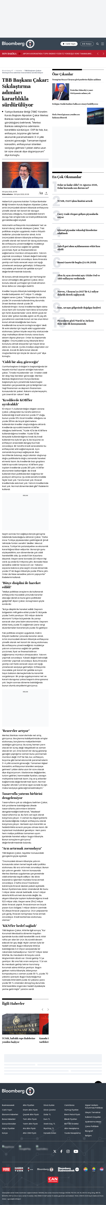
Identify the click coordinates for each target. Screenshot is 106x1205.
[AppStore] (8, 1151)
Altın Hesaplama (71, 1128)
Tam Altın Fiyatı (30, 1119)
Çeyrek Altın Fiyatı (31, 1114)
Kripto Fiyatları (8, 1128)
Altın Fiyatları (28, 1105)
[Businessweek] (68, 1169)
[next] (103, 53)
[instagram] (68, 1152)
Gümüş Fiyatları (71, 1110)
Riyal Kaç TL (49, 1128)
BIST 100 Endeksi (71, 1123)
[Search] (97, 44)
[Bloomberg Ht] (45, 1169)
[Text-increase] (41, 193)
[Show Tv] (86, 1169)
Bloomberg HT (7, 71)
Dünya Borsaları (9, 1123)
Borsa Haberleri (8, 1119)
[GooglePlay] (25, 1151)
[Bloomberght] (18, 44)
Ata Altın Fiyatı (29, 1128)
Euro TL (47, 1119)
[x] (54, 1152)
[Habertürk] (6, 1169)
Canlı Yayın (7, 1110)
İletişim (88, 1135)
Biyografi (89, 1131)
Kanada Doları (50, 1133)
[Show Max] (102, 1169)
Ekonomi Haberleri (10, 1114)
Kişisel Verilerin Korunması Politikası (94, 1106)
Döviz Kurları (49, 1105)
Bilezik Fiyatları (70, 1119)
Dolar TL (47, 1114)
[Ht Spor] (30, 1169)
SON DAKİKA (9, 53)
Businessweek (8, 1105)
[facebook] (61, 1152)
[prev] (98, 53)
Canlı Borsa (69, 1105)
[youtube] (76, 1152)
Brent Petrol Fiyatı (72, 1114)
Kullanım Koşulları (93, 1117)
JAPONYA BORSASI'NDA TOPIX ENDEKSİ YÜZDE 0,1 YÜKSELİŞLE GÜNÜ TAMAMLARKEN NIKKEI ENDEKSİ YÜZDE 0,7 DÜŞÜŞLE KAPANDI (58, 53)
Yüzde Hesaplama (72, 1133)
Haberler (19, 71)
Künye (5, 1133)
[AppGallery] (42, 1151)
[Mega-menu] (102, 44)
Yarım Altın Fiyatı (30, 1123)
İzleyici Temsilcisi (92, 1112)
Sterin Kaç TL (49, 1123)
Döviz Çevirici (50, 1110)
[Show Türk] (93, 1169)
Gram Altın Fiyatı (30, 1110)
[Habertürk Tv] (19, 1169)
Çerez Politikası (92, 1126)
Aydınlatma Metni (93, 1121)
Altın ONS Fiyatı (29, 1133)
